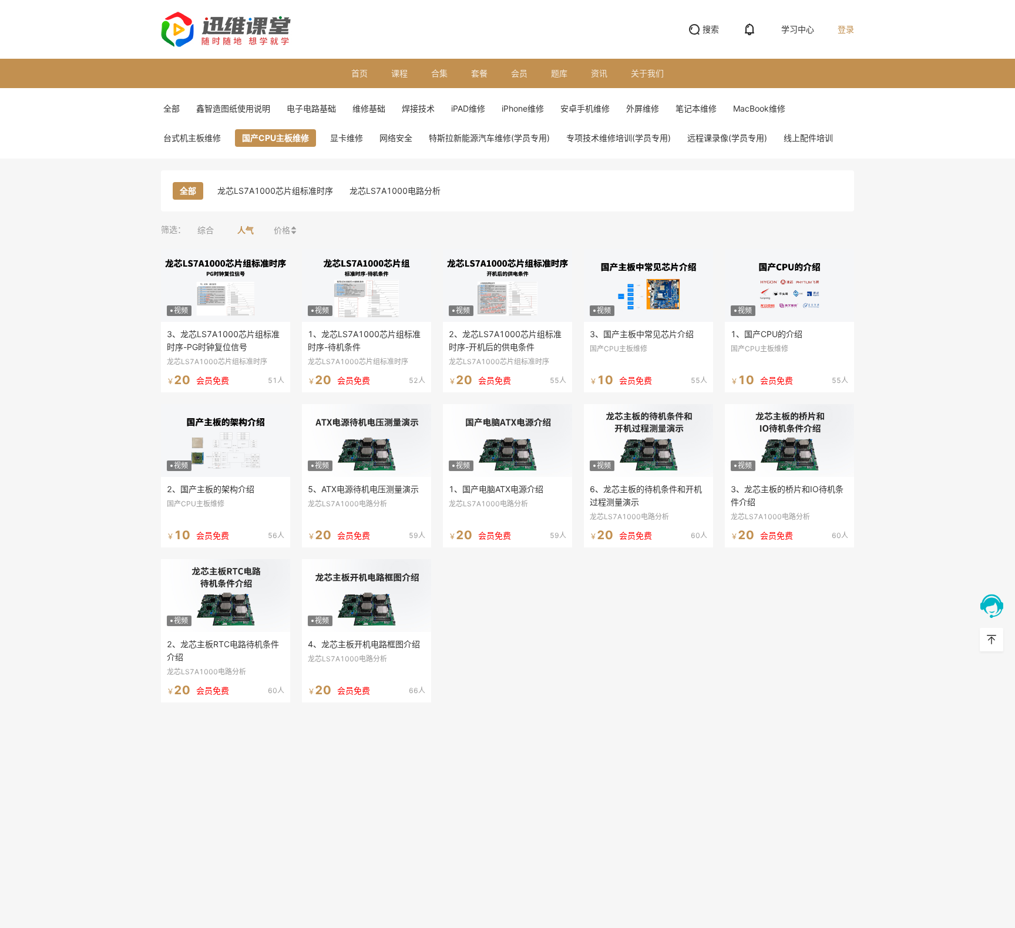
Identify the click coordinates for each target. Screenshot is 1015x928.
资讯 (599, 73)
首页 (359, 73)
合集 (439, 73)
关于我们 (647, 73)
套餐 (479, 73)
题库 (559, 73)
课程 (399, 73)
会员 (519, 73)
